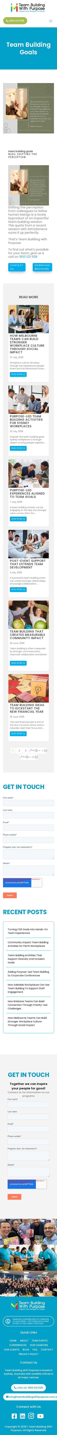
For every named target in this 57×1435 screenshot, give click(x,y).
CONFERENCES (17, 1345)
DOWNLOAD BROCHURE (42, 267)
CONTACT (47, 1350)
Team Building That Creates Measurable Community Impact (27, 634)
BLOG (26, 1350)
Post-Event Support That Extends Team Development (28, 564)
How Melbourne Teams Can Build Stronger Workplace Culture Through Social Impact (27, 344)
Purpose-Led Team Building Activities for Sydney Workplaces (26, 421)
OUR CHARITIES (39, 1345)
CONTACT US (16, 267)
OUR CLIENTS (11, 1350)
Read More (16, 374)
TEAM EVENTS (40, 1341)
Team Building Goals (28, 48)
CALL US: (30, 1387)
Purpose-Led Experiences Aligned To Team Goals (27, 493)
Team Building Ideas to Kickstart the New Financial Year (27, 708)
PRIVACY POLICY (28, 1354)
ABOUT (24, 1341)
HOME (13, 1341)
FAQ (35, 1350)
